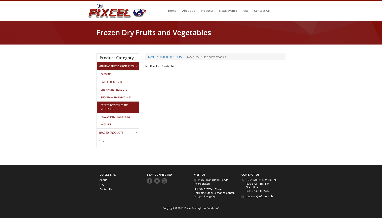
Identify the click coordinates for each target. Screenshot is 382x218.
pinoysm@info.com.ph (259, 196)
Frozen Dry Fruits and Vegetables (114, 107)
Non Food (105, 141)
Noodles (106, 124)
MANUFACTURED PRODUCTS (116, 66)
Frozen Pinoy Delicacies (115, 116)
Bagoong (106, 74)
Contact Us (262, 11)
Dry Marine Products (114, 89)
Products (207, 11)
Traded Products (111, 132)
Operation (136, 66)
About (103, 180)
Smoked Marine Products (116, 97)
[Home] (116, 10)
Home (172, 11)
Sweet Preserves (111, 81)
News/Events (228, 11)
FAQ (245, 11)
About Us (188, 11)
